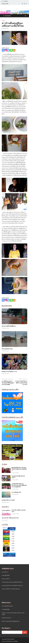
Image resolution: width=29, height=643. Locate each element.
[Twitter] (24, 3)
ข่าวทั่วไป (3, 20)
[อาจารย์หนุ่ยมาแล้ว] (6, 492)
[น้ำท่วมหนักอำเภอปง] (14, 339)
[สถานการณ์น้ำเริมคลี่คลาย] (14, 316)
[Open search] (25, 15)
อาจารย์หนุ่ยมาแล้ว (16, 492)
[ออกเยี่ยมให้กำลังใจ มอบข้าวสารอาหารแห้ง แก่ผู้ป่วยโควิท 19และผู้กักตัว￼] (6, 484)
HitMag (15, 641)
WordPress (9, 641)
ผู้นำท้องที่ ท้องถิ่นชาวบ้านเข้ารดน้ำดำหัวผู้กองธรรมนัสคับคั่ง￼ (19, 469)
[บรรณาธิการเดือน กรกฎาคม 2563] (6, 510)
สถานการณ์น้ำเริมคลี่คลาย (9, 326)
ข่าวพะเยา (12, 639)
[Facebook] (22, 3)
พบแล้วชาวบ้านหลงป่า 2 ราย (9, 371)
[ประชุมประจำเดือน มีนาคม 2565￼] (6, 476)
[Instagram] (26, 3)
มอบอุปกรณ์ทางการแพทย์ (8, 500)
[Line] (11, 50)
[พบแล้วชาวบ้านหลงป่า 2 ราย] (14, 362)
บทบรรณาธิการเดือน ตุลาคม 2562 (10, 517)
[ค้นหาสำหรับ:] (14, 632)
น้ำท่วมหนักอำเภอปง (7, 349)
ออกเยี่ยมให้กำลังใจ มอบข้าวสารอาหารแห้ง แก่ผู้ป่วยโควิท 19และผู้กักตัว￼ (19, 485)
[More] (14, 50)
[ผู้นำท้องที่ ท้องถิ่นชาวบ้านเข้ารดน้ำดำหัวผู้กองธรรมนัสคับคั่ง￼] (6, 467)
